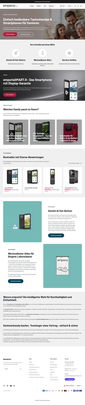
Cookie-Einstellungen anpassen (42, 400)
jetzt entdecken (10, 94)
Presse (51, 369)
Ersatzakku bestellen (16, 281)
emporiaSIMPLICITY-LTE (71, 188)
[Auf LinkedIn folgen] (14, 386)
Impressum (31, 364)
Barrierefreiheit (53, 367)
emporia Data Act (54, 379)
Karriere (52, 362)
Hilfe (45, 6)
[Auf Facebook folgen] (4, 386)
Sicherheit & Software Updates (36, 377)
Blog (51, 374)
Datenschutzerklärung (34, 374)
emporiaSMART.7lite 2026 (31, 188)
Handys (32, 6)
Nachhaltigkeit (53, 364)
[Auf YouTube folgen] (11, 386)
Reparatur (51, 6)
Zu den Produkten (10, 34)
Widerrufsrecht (32, 369)
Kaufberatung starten (25, 34)
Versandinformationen (34, 367)
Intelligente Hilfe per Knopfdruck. (16, 63)
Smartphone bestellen (56, 235)
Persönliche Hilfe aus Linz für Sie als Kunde (69, 63)
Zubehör (39, 6)
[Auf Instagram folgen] (7, 386)
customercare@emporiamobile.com (73, 375)
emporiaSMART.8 (9, 188)
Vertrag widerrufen (33, 372)
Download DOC (53, 377)
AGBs (30, 362)
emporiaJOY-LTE (49, 188)
